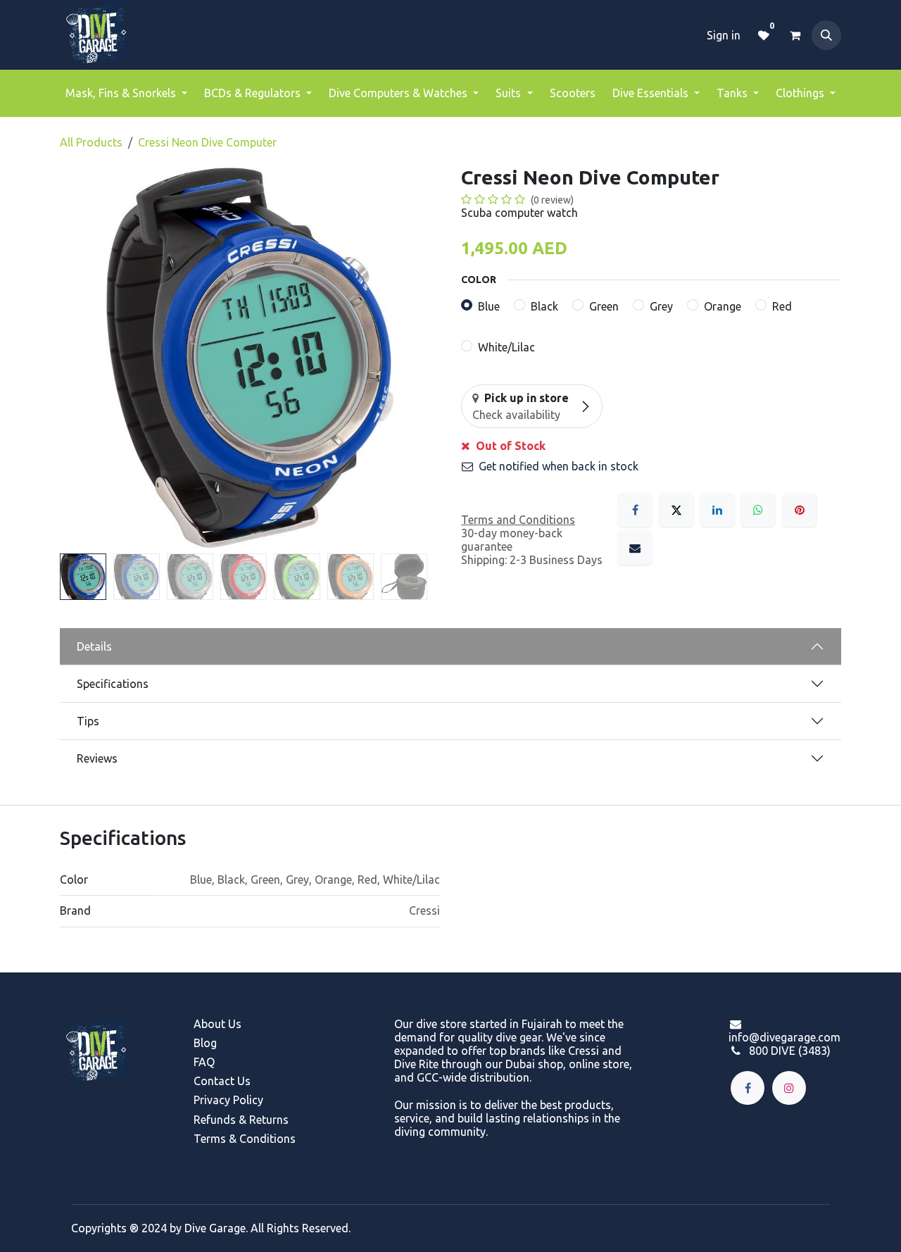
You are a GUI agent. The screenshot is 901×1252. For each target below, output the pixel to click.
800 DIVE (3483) (790, 1050)
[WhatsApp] (758, 510)
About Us (217, 1024)
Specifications (113, 683)
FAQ (204, 1062)
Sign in (724, 35)
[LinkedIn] (717, 510)
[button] (826, 35)
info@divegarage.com (784, 1037)
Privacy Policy (228, 1100)
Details (94, 646)
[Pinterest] (800, 510)
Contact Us (222, 1081)
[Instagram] (789, 1088)
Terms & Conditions (245, 1138)
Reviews (97, 758)
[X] (676, 510)
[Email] (635, 548)
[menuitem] (126, 93)
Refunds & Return (238, 1119)
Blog (205, 1043)
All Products (91, 142)
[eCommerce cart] (795, 35)
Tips (88, 721)
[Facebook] (635, 510)
